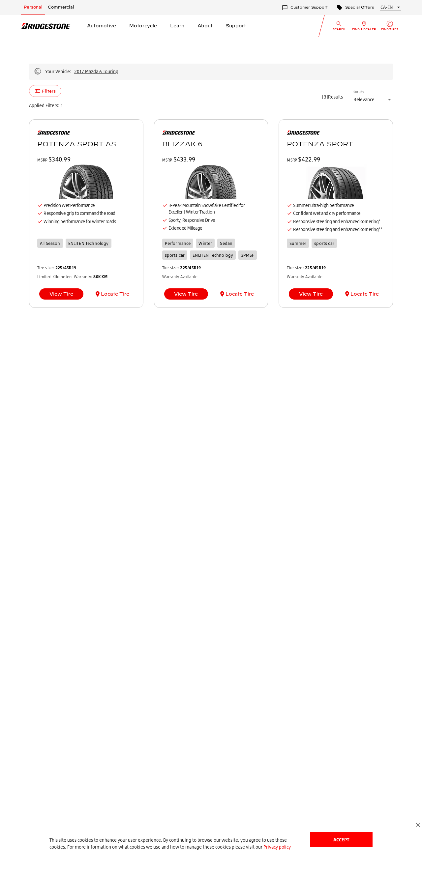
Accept (341, 839)
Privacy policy (277, 847)
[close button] (418, 825)
